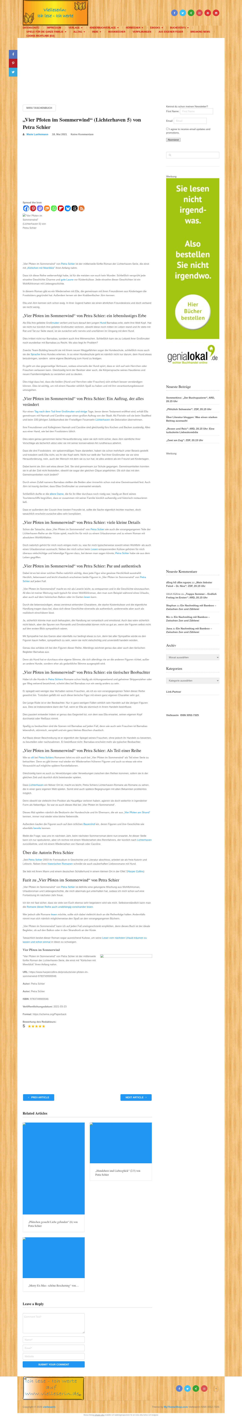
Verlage (74, 27)
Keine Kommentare (82, 134)
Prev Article (39, 1097)
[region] (121, 68)
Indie (95, 31)
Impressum (54, 27)
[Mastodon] (40, 209)
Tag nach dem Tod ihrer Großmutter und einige (60, 411)
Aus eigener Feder (171, 31)
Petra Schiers (55, 679)
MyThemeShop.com (176, 1406)
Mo (168, 617)
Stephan (171, 605)
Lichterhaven (102, 419)
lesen (87, 597)
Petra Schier (68, 263)
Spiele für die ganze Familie (44, 31)
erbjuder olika (99, 1415)
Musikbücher (116, 31)
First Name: (173, 111)
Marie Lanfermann (37, 134)
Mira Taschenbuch (39, 107)
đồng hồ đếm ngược (178, 582)
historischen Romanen (60, 863)
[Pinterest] (33, 209)
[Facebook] (26, 209)
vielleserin (49, 1406)
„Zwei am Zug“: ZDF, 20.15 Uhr (184, 440)
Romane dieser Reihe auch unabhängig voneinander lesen (60, 906)
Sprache (35, 354)
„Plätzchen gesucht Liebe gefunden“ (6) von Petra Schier (53, 1224)
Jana (169, 628)
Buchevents (178, 27)
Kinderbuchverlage (103, 27)
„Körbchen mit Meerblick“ (41, 267)
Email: (170, 120)
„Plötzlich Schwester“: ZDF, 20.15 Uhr (188, 409)
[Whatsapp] (54, 209)
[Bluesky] (67, 209)
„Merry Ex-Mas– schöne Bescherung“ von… (53, 1285)
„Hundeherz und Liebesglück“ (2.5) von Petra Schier (117, 1172)
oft (32, 757)
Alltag (77, 31)
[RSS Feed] (81, 209)
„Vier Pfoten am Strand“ (137, 812)
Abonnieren (173, 140)
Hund (103, 322)
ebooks (155, 27)
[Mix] (47, 209)
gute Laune (67, 279)
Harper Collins (135, 871)
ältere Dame (57, 493)
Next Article (135, 1097)
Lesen (94, 549)
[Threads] (74, 209)
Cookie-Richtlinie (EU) (40, 36)
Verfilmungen (142, 31)
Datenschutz (31, 27)
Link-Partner (173, 691)
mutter (55, 322)
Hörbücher (133, 27)
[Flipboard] (61, 209)
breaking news (200, 31)
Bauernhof (89, 824)
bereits (37, 828)
